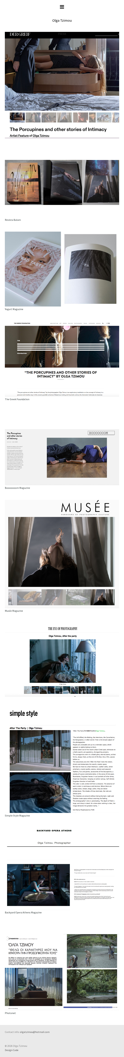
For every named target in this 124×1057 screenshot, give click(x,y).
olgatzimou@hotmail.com (35, 1032)
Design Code (11, 1050)
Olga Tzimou (62, 20)
